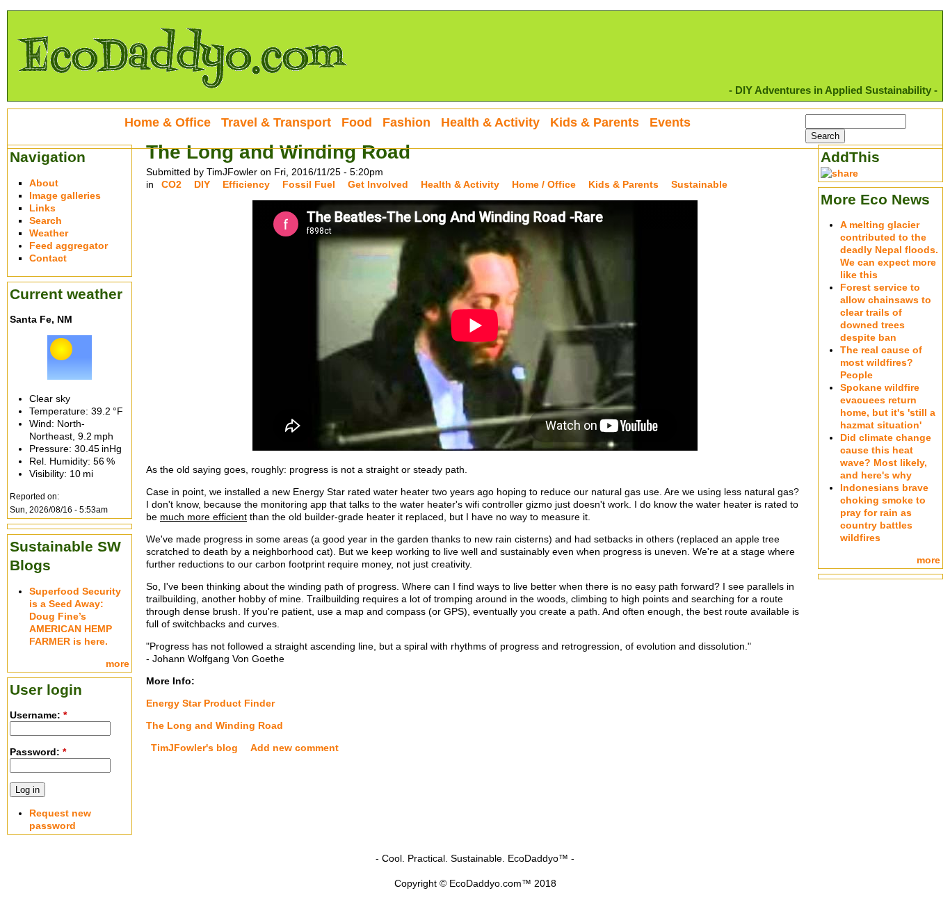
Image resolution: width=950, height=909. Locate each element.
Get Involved (378, 184)
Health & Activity (460, 184)
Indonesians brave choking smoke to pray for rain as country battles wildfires (884, 512)
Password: (38, 751)
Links (42, 208)
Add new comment (294, 747)
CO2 (171, 184)
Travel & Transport (276, 122)
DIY (202, 184)
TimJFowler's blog (194, 747)
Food (356, 122)
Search (45, 220)
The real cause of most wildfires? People (881, 362)
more (117, 663)
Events (670, 122)
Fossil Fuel (308, 184)
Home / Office (544, 184)
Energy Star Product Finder (210, 703)
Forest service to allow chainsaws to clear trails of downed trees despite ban (885, 312)
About (43, 182)
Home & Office (167, 122)
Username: (38, 715)
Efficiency (246, 184)
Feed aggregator (68, 245)
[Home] (181, 94)
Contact (48, 258)
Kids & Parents (623, 184)
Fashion (406, 122)
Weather (48, 233)
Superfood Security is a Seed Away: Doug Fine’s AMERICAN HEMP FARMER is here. (75, 616)
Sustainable (699, 184)
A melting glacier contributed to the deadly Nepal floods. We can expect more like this (889, 249)
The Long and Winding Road (214, 725)
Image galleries (65, 195)
